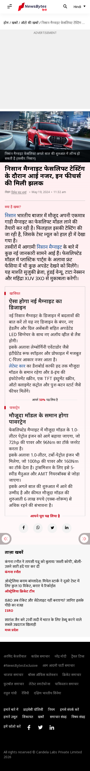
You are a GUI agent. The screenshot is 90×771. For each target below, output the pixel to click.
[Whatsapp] (38, 528)
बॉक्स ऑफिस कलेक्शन (43, 674)
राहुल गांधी (10, 693)
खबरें (15, 22)
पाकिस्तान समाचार (66, 683)
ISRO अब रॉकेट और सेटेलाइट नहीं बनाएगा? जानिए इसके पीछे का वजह (44, 603)
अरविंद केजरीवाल (15, 656)
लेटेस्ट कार (17, 366)
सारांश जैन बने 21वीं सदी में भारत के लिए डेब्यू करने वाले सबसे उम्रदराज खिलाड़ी (43, 622)
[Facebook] (23, 528)
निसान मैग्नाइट (49, 247)
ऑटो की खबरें (29, 22)
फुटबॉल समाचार (14, 683)
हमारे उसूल (11, 716)
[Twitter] (52, 528)
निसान (10, 215)
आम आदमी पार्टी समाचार (58, 665)
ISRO (9, 610)
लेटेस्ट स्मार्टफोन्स (39, 683)
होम (6, 22)
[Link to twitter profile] (40, 727)
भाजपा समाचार (13, 674)
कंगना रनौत (13, 572)
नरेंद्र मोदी (60, 656)
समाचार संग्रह (58, 716)
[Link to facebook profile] (29, 727)
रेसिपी (25, 693)
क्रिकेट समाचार (71, 674)
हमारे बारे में (11, 709)
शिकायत (27, 716)
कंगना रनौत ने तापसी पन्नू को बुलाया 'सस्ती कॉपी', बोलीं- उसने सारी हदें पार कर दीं (43, 564)
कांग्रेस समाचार (40, 656)
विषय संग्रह (78, 716)
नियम (51, 709)
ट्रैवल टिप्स (77, 656)
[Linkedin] (67, 528)
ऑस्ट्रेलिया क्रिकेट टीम (20, 591)
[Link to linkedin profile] (52, 727)
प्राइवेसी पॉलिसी (33, 709)
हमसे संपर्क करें (69, 709)
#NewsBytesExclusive (21, 665)
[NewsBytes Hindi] (32, 7)
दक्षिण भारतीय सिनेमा (47, 693)
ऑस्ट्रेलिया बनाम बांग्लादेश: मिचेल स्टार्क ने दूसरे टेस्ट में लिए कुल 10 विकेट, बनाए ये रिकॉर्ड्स (42, 584)
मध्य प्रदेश (11, 630)
